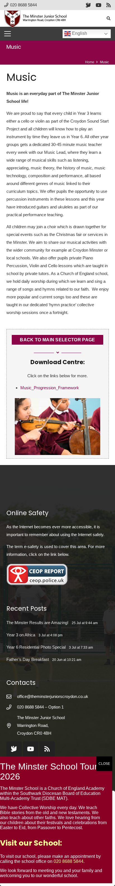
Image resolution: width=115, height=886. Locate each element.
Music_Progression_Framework (49, 387)
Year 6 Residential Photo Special (36, 647)
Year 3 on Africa (20, 634)
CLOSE (104, 764)
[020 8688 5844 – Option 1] (11, 707)
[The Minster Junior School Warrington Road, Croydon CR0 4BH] (11, 725)
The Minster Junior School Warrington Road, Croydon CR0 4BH (41, 725)
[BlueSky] (88, 5)
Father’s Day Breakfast (27, 659)
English (79, 33)
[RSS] (108, 5)
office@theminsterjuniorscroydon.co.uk (52, 696)
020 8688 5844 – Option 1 (40, 707)
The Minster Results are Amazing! (37, 622)
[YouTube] (98, 5)
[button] (108, 18)
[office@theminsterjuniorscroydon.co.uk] (11, 696)
